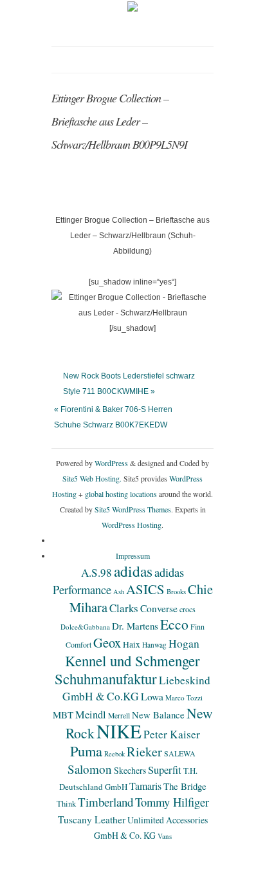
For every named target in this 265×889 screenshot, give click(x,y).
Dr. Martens (135, 625)
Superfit (164, 770)
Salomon (90, 769)
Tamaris (145, 785)
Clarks (123, 608)
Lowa (152, 696)
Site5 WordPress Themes (133, 509)
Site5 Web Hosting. (92, 478)
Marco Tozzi (184, 697)
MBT (63, 714)
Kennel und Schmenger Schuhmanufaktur (127, 669)
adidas (133, 571)
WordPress (111, 463)
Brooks (176, 591)
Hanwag (154, 645)
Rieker (144, 751)
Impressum (133, 555)
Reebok (114, 753)
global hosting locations (121, 494)
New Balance (158, 714)
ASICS (145, 589)
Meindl (90, 714)
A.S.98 (96, 572)
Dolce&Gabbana (85, 627)
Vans (165, 836)
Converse (159, 608)
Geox (107, 642)
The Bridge (184, 786)
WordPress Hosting (131, 524)
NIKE (119, 731)
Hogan (184, 643)
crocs (187, 609)
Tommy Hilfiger (172, 802)
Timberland (105, 802)
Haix (131, 644)
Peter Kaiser (171, 734)
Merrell (119, 715)
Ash (118, 591)
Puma (86, 750)
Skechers (130, 770)
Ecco (174, 624)
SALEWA (180, 753)
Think (66, 803)
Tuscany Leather (91, 819)
